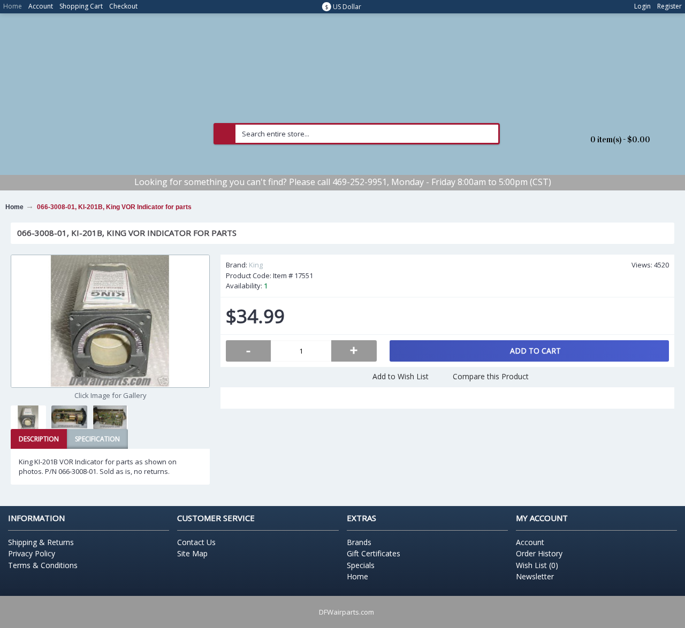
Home (357, 576)
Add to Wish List (400, 376)
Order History (539, 553)
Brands (359, 542)
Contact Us (196, 542)
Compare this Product (491, 376)
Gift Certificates (373, 553)
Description (39, 438)
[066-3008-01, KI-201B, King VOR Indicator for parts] (110, 321)
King (256, 265)
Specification (97, 438)
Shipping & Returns (41, 542)
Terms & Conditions (43, 565)
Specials (361, 565)
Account (530, 542)
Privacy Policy (31, 553)
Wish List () (537, 565)
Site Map (192, 553)
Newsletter (535, 576)
